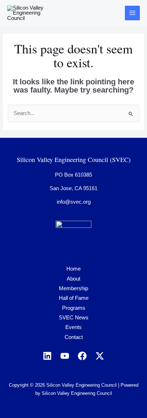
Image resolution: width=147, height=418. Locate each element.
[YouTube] (64, 355)
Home (73, 269)
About (73, 279)
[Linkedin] (47, 355)
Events (73, 327)
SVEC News (73, 317)
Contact (74, 337)
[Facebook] (82, 355)
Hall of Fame (73, 298)
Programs (73, 308)
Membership (73, 288)
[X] (99, 355)
